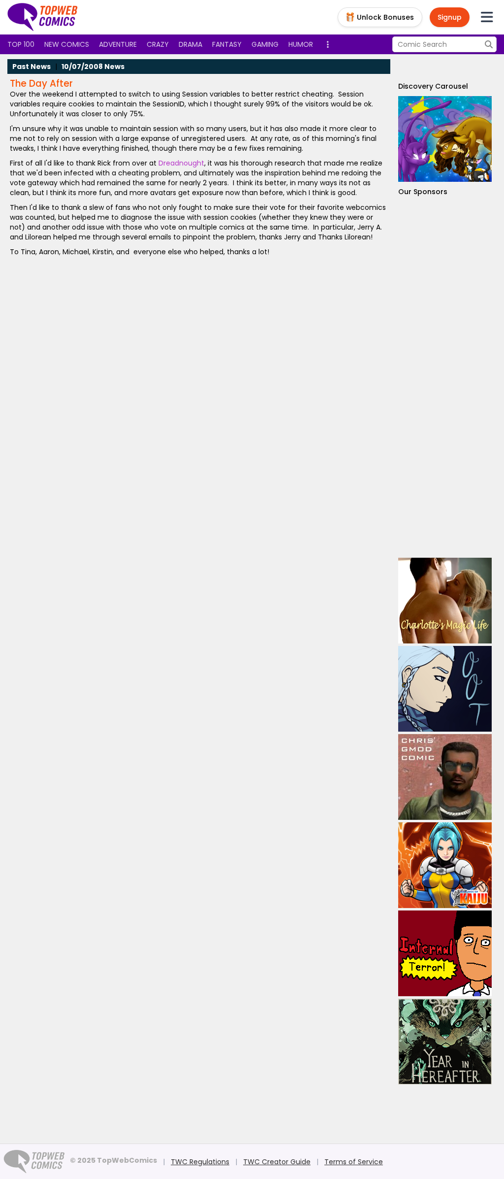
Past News (31, 66)
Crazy (158, 44)
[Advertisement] (445, 377)
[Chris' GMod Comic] (445, 777)
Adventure (118, 44)
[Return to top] (42, 17)
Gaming (265, 44)
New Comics (66, 44)
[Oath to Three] (445, 689)
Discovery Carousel (433, 86)
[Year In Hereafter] (445, 1041)
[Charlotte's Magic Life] (445, 600)
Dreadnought (181, 163)
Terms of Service (353, 1162)
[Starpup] (445, 139)
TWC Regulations (200, 1162)
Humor (300, 44)
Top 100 (20, 44)
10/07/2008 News (93, 66)
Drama (190, 44)
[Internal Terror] (445, 953)
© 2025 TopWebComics (113, 1160)
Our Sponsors (422, 192)
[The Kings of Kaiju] (445, 865)
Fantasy (227, 44)
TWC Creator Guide (277, 1162)
